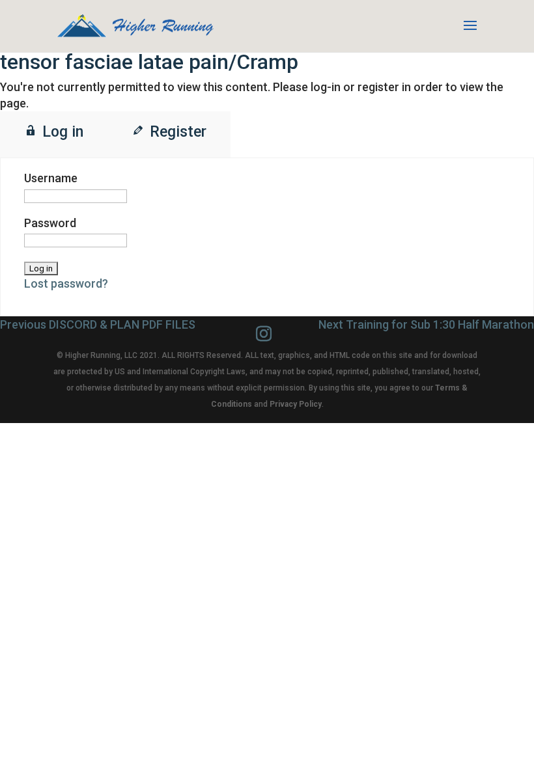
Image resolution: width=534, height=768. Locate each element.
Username (50, 178)
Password (50, 223)
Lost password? (66, 283)
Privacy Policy (296, 404)
